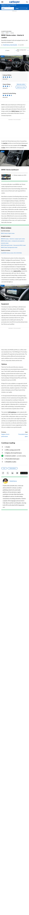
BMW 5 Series (15, 111)
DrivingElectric (6, 496)
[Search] (27, 2)
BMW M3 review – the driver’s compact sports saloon (13, 238)
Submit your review (21, 87)
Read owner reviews (21, 84)
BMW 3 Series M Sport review (7, 233)
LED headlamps (12, 412)
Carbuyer (14, 487)
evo (13, 496)
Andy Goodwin (13, 44)
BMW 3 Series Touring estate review (9, 247)
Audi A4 (5, 143)
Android (23, 269)
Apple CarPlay (17, 271)
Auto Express (20, 494)
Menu (2, 2)
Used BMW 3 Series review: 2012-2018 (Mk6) (11, 252)
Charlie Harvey (6, 44)
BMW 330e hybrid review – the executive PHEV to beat (13, 245)
